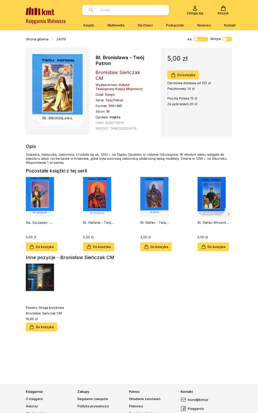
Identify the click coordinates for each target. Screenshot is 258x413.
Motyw (215, 39)
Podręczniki (175, 25)
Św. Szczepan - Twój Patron (38, 223)
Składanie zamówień (145, 399)
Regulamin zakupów (92, 399)
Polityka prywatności (93, 406)
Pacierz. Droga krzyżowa (45, 308)
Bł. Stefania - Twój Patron (97, 223)
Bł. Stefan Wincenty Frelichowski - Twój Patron (213, 223)
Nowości (204, 25)
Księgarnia (196, 409)
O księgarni (34, 399)
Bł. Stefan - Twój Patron (153, 223)
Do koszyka (186, 75)
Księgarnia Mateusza (46, 21)
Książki (88, 25)
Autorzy (32, 406)
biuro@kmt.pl (198, 400)
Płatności (136, 406)
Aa (189, 39)
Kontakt (230, 25)
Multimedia (116, 25)
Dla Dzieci (145, 25)
